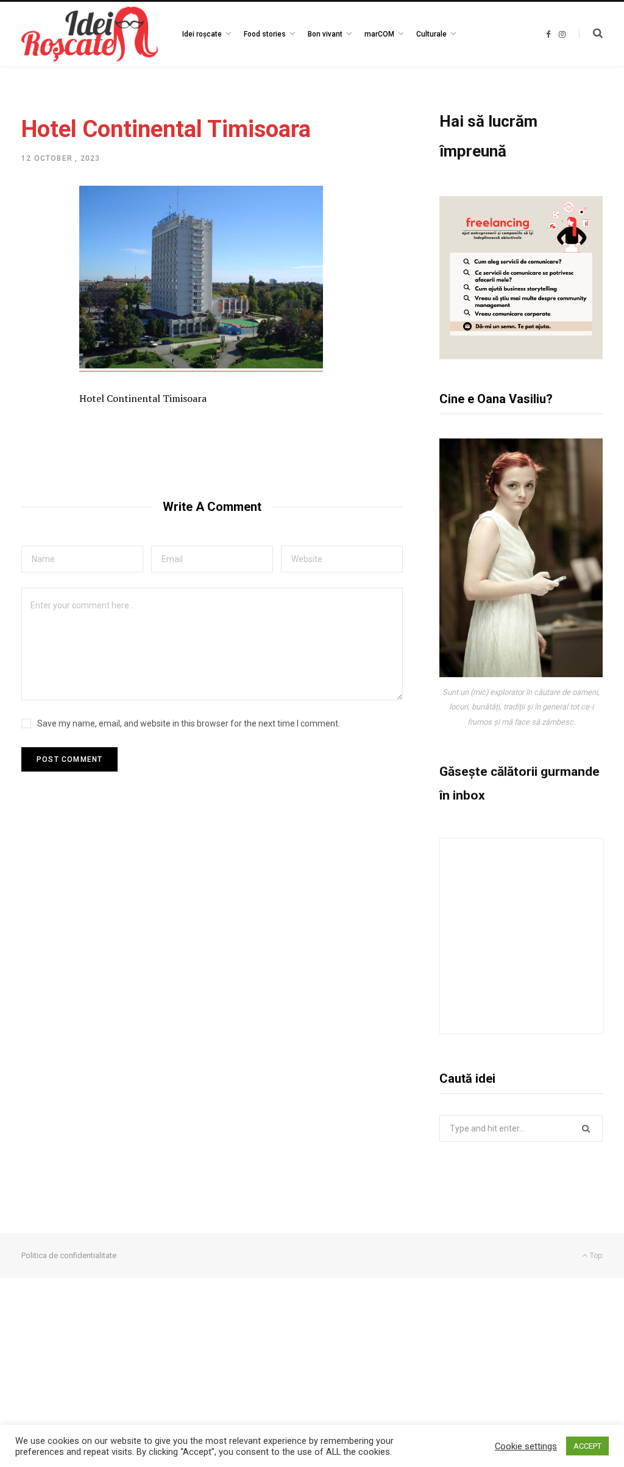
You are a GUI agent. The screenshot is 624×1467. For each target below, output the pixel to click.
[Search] (591, 33)
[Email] (34, 327)
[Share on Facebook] (34, 231)
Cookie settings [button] (526, 1446)
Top (595, 1255)
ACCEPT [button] (587, 1446)
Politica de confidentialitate (68, 1255)
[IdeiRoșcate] (89, 34)
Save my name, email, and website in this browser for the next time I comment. (188, 723)
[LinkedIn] (34, 295)
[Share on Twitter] (34, 263)
